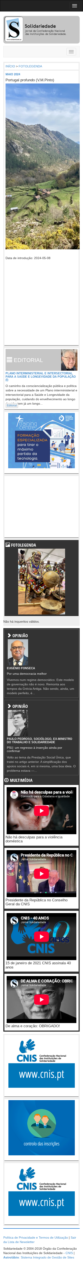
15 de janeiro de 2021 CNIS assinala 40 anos (38, 965)
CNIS (69, 1253)
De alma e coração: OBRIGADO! (33, 1026)
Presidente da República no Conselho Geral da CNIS (37, 902)
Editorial (12, 405)
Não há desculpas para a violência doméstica (34, 839)
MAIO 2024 (13, 74)
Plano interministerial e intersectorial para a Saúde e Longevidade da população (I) (41, 376)
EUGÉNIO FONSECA (21, 668)
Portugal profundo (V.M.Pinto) (30, 80)
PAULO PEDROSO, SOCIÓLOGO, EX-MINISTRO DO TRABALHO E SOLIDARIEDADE (39, 740)
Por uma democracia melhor (27, 673)
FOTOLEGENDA (30, 66)
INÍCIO (10, 66)
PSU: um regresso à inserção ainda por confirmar (34, 749)
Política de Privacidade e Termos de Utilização (35, 1237)
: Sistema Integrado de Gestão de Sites (38, 1257)
